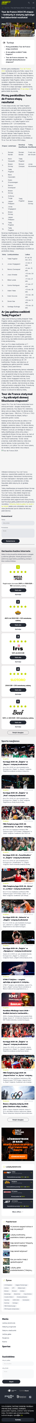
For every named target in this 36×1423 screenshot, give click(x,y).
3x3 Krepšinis (8, 1285)
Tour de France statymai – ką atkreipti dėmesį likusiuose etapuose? (16, 60)
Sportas (7, 8)
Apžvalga (18, 594)
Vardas (3, 519)
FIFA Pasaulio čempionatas (11, 1309)
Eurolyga (15, 1303)
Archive (6, 1288)
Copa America (27, 1294)
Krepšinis (6, 759)
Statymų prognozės (9, 1327)
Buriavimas (17, 1294)
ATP (13, 1288)
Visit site (18, 590)
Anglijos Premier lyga (21, 1285)
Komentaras (4, 527)
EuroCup (6, 1303)
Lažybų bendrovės (8, 1323)
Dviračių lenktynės (22, 1297)
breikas (22, 1291)
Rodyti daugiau (18, 732)
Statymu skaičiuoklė (9, 1330)
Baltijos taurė (21, 1288)
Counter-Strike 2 (8, 1297)
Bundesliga (7, 1294)
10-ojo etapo (24, 89)
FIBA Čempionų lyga (9, 1306)
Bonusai (14, 1291)
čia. (22, 1415)
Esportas (6, 1300)
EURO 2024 (16, 1300)
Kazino (4, 1342)
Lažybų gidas (6, 1334)
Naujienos (6, 976)
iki (18, 718)
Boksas (6, 1291)
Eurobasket (26, 1300)
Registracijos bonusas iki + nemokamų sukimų (18, 585)
